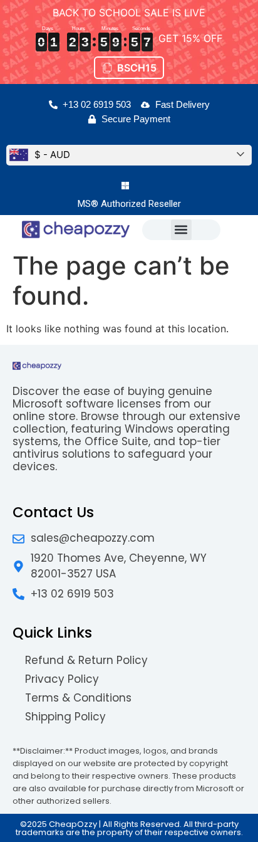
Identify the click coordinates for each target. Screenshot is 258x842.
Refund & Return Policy (86, 660)
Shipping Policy (65, 716)
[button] (181, 229)
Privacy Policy (62, 679)
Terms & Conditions (78, 697)
